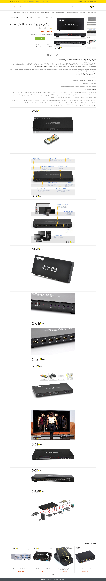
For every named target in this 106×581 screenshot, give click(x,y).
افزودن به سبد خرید (40, 38)
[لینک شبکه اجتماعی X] (20, 2)
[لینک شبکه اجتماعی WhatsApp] (38, 47)
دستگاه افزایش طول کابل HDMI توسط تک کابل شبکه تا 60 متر (64, 568)
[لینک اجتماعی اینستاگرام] (18, 2)
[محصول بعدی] (48, 20)
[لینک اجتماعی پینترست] (15, 2)
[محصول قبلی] (51, 20)
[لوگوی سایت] (91, 6)
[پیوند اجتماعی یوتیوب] (17, 2)
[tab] (56, 54)
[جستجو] (29, 6)
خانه (51, 18)
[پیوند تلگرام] (11, 2)
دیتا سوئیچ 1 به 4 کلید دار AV (85, 568)
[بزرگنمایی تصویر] (83, 46)
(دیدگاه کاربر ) (42, 28)
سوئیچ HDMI (32, 18)
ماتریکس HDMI (44, 66)
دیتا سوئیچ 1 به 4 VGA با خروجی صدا (42, 568)
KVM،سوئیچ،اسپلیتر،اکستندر (42, 18)
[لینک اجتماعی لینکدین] (13, 2)
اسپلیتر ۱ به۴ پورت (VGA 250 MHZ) (20, 568)
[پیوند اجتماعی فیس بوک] (22, 2)
